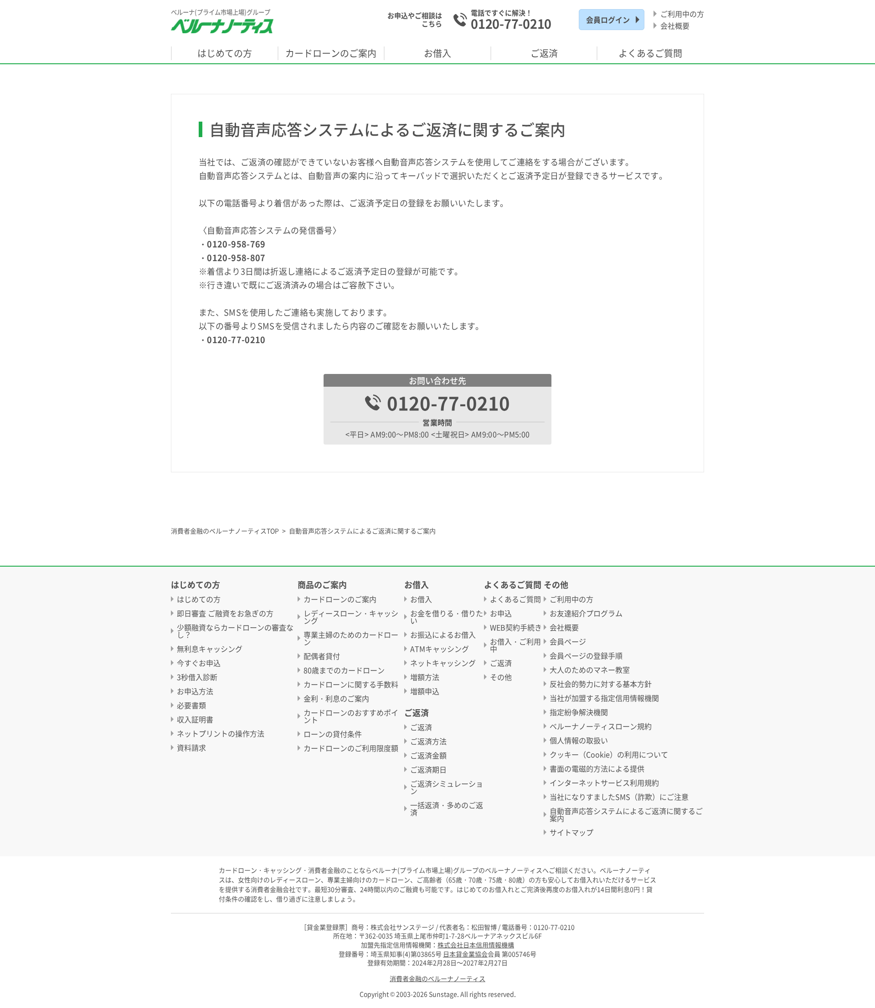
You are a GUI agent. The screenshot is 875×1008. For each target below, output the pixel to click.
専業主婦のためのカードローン (351, 638)
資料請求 (191, 747)
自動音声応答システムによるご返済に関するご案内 (626, 814)
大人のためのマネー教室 (590, 669)
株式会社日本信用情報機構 (476, 944)
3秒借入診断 (197, 677)
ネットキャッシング (443, 662)
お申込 (501, 613)
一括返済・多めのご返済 (446, 808)
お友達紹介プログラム (586, 613)
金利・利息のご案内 (336, 698)
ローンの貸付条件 (333, 733)
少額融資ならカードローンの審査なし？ (235, 631)
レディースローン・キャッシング (351, 616)
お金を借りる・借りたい (446, 616)
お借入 (421, 599)
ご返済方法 (428, 741)
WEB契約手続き (516, 627)
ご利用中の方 (682, 13)
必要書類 (191, 705)
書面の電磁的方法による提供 (597, 768)
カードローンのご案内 (340, 599)
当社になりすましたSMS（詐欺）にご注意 (619, 796)
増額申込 (424, 691)
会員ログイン (608, 19)
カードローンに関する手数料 (351, 684)
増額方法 (424, 677)
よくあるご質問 (515, 599)
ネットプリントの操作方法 (220, 733)
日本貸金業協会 (465, 953)
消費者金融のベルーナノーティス (437, 978)
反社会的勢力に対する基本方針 (601, 683)
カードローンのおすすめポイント (351, 716)
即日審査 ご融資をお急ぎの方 (225, 613)
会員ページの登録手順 (586, 655)
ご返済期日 (428, 769)
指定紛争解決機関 (579, 712)
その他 (501, 677)
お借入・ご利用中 (515, 645)
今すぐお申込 (199, 662)
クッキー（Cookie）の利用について (609, 754)
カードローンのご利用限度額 (351, 748)
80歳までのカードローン (344, 670)
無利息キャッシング (209, 648)
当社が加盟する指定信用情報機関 (604, 697)
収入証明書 (195, 719)
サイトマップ (571, 832)
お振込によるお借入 (443, 634)
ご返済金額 (428, 755)
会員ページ (568, 641)
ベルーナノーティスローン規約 (601, 726)
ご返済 (421, 727)
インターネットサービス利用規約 (604, 782)
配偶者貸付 (322, 656)
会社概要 (675, 25)
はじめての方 (199, 599)
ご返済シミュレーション (446, 787)
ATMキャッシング (439, 648)
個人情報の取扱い (579, 740)
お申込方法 (195, 691)
